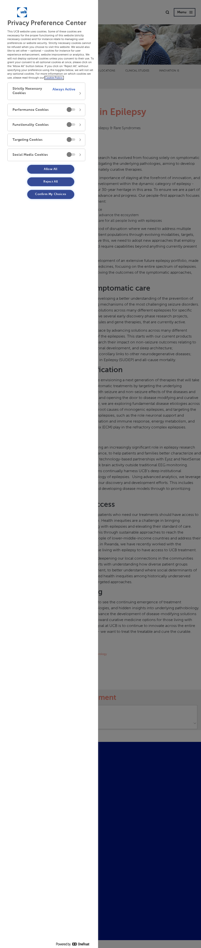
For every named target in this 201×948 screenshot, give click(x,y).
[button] (46, 91)
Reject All (50, 181)
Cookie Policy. (54, 77)
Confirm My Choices (50, 194)
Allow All (50, 169)
